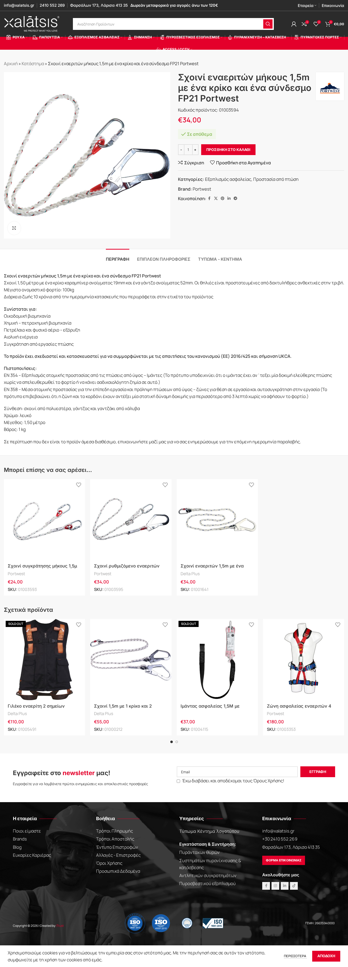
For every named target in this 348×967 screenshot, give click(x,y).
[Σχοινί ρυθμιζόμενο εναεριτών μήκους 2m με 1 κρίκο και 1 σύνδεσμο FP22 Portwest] (130, 519)
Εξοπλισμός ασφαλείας (228, 179)
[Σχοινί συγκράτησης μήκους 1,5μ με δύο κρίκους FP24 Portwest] (44, 519)
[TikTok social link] (294, 886)
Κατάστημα (33, 63)
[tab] (117, 257)
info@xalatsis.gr (19, 5)
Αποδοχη (326, 956)
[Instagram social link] (275, 886)
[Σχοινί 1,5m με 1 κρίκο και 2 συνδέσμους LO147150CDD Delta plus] (130, 659)
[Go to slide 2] (176, 742)
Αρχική (11, 63)
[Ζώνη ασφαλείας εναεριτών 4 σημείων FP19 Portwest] (303, 659)
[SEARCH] (268, 24)
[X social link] (216, 198)
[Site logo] (32, 24)
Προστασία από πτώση (276, 179)
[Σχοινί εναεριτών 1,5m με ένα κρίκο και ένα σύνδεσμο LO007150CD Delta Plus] (217, 519)
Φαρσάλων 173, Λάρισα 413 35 (99, 5)
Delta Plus (190, 573)
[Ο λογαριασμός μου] (294, 24)
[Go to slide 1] (171, 742)
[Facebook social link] (209, 198)
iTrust (60, 925)
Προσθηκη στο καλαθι (228, 149)
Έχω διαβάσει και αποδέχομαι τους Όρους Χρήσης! (232, 781)
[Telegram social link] (235, 198)
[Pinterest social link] (222, 198)
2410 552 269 (52, 5)
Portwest (202, 189)
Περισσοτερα (295, 956)
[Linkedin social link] (229, 198)
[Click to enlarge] (14, 228)
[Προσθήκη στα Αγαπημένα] (78, 485)
